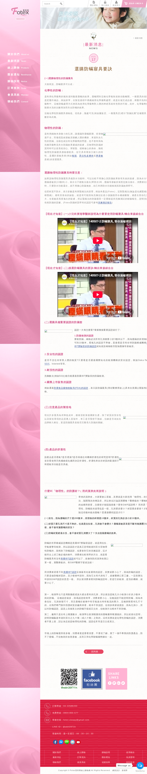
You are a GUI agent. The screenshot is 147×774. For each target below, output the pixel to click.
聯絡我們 (18, 101)
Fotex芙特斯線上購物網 (20, 28)
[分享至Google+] (118, 683)
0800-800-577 (70, 713)
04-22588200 (70, 706)
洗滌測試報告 (105, 202)
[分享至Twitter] (123, 683)
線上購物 (18, 67)
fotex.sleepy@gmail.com (76, 720)
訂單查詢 (17, 88)
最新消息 (17, 60)
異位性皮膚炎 (86, 155)
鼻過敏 (99, 155)
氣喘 (74, 155)
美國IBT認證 (67, 558)
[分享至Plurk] (114, 683)
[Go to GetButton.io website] (140, 771)
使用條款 (130, 752)
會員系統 (18, 94)
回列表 (94, 651)
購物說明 (17, 81)
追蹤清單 (106, 762)
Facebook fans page (92, 679)
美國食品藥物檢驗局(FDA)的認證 (71, 388)
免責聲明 (130, 757)
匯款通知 (19, 74)
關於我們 (18, 54)
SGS (47, 363)
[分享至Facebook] (110, 683)
